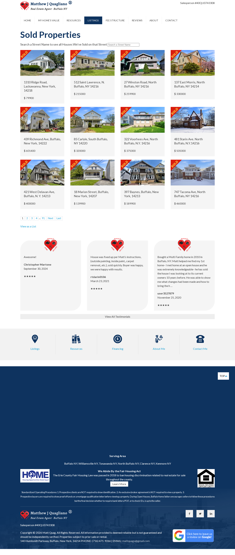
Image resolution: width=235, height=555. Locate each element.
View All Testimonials (117, 316)
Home (27, 20)
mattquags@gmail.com (136, 540)
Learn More (119, 484)
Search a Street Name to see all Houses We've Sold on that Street (63, 44)
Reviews (137, 20)
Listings (93, 20)
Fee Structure (115, 20)
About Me (159, 348)
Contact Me (200, 348)
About (153, 20)
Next (50, 218)
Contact (171, 20)
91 (43, 218)
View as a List (28, 226)
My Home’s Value (49, 20)
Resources (74, 20)
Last (59, 218)
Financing (117, 348)
